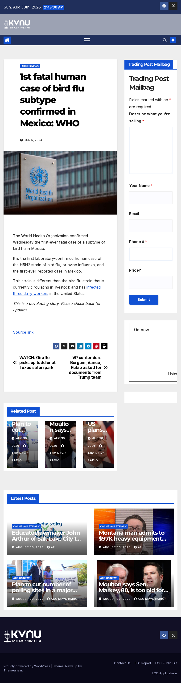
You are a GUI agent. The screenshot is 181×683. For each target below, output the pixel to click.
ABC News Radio (20, 456)
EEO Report (143, 663)
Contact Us (122, 663)
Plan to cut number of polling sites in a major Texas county (42, 590)
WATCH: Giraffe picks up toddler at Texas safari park (37, 362)
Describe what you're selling (149, 117)
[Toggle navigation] (87, 40)
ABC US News (30, 66)
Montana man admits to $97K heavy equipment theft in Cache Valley (132, 538)
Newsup (71, 666)
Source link (23, 332)
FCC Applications (164, 673)
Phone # (138, 241)
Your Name (141, 185)
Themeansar (13, 670)
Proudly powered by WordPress (27, 666)
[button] (165, 40)
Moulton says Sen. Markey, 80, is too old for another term (131, 590)
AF (53, 547)
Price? (135, 270)
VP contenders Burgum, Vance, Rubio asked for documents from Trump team (85, 367)
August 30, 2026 (30, 547)
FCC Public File (166, 663)
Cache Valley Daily (26, 526)
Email (134, 213)
